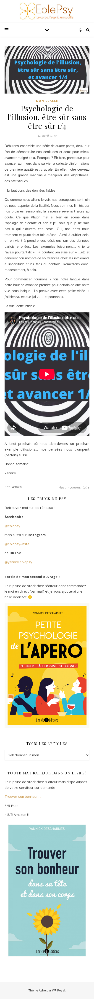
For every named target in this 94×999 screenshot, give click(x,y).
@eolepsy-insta (17, 544)
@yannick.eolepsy (18, 562)
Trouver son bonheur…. (23, 796)
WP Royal (58, 990)
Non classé (47, 101)
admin (17, 487)
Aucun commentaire (74, 487)
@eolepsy (12, 526)
